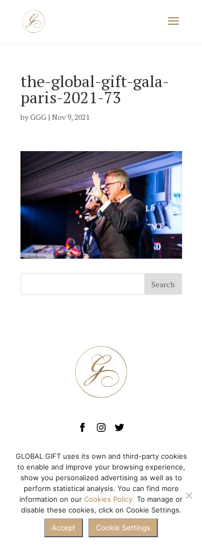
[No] (188, 495)
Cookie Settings (123, 527)
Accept (63, 527)
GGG (38, 117)
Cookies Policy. (109, 499)
